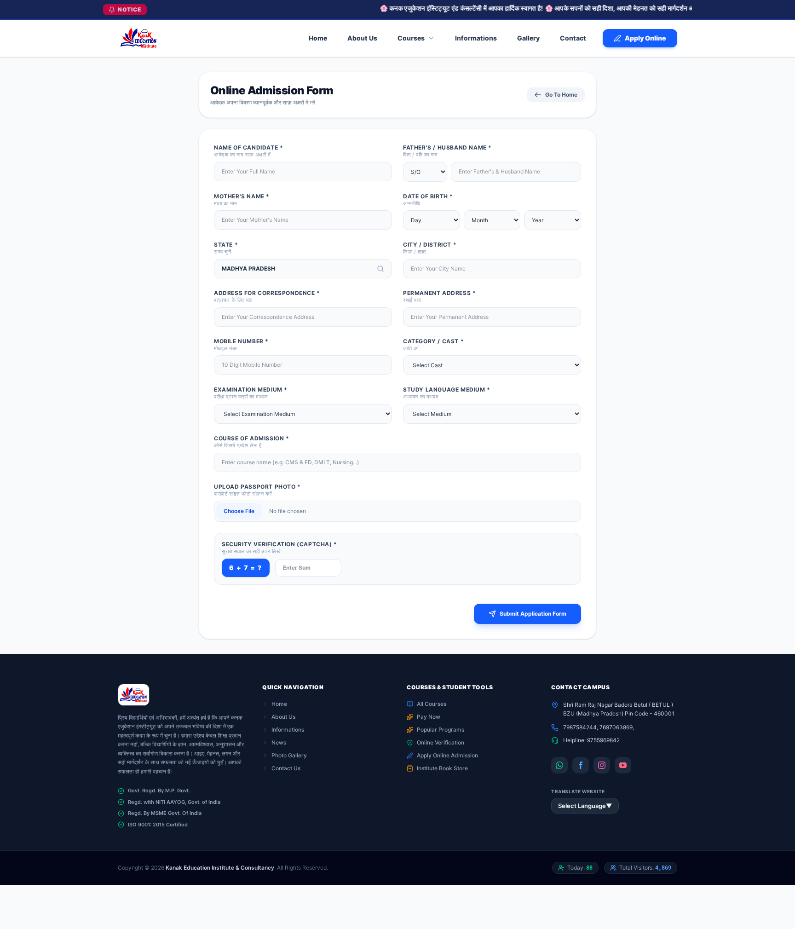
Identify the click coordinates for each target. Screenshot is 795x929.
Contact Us (285, 768)
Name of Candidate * (248, 151)
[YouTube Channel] (623, 765)
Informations (287, 729)
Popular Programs (440, 729)
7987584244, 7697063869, (598, 727)
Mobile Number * (241, 345)
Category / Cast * (433, 345)
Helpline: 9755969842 (591, 740)
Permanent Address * (439, 296)
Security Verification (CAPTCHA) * (279, 547)
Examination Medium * (251, 393)
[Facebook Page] (580, 765)
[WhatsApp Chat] (559, 765)
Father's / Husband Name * (447, 151)
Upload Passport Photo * (257, 490)
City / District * (429, 248)
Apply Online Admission (447, 755)
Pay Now (428, 716)
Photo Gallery (289, 755)
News (278, 742)
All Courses (431, 703)
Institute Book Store (442, 768)
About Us (283, 716)
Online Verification (440, 742)
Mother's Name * (242, 200)
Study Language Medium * (446, 393)
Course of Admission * (251, 442)
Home (279, 703)
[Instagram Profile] (601, 765)
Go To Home (561, 94)
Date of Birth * (428, 200)
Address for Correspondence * (267, 296)
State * (226, 248)
